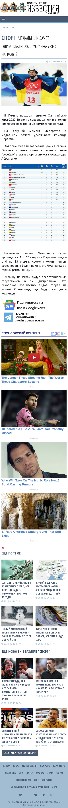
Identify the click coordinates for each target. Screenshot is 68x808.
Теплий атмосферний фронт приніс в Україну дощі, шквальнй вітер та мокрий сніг (16, 634)
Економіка (10, 773)
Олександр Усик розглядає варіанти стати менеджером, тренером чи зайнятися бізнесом (51, 736)
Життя (59, 773)
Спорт (8, 37)
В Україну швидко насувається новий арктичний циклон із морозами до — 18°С (48, 588)
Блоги (16, 766)
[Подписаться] (24, 305)
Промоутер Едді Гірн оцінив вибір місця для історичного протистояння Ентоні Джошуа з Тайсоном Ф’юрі (15, 690)
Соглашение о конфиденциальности (30, 786)
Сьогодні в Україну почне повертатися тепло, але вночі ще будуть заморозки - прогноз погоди (16, 590)
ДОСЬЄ (29, 773)
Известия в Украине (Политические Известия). (35, 802)
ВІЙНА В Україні (29, 766)
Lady (36, 780)
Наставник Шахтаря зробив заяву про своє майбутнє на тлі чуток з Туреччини (50, 686)
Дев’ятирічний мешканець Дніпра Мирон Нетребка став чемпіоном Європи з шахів (16, 736)
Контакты (47, 780)
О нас (54, 786)
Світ (21, 773)
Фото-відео (59, 766)
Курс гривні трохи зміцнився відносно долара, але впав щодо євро (49, 634)
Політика (45, 766)
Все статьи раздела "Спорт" (20, 753)
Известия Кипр (23, 780)
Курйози (40, 773)
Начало (6, 766)
